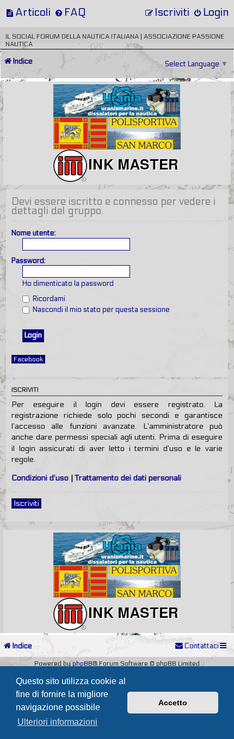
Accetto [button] (172, 702)
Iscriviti (26, 503)
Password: (28, 260)
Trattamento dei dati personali (128, 478)
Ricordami (48, 299)
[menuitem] (28, 12)
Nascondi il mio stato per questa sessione (100, 309)
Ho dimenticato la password (68, 283)
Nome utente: (33, 233)
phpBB (82, 663)
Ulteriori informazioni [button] (57, 722)
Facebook (28, 359)
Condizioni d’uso (40, 478)
